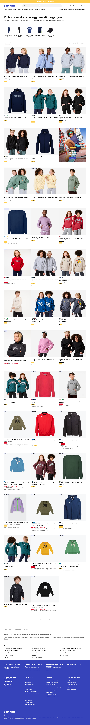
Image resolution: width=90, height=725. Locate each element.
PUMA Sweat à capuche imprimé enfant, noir (15, 360)
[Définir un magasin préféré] (70, 5)
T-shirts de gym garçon (29, 36)
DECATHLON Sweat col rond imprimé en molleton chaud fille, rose (43, 360)
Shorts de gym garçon (40, 35)
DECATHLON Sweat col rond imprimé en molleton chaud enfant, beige (71, 279)
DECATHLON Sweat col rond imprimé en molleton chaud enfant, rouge (71, 239)
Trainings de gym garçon (9, 36)
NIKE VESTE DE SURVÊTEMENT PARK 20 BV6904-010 (16, 604)
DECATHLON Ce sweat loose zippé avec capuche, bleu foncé (17, 77)
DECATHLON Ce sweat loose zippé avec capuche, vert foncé (44, 118)
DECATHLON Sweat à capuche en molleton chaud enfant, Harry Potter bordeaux (43, 483)
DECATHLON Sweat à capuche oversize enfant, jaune (44, 197)
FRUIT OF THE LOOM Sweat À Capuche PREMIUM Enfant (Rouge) (45, 401)
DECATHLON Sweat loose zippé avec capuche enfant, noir (72, 118)
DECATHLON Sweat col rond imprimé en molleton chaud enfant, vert (16, 565)
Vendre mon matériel (69, 9)
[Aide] (78, 5)
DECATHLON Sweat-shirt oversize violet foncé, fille (43, 237)
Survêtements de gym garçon (19, 36)
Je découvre (72, 158)
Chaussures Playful (64, 655)
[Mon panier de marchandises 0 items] (84, 5)
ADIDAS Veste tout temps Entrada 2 (68, 441)
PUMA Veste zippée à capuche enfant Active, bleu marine (43, 157)
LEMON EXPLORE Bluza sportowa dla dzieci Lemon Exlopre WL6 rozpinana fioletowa (16, 523)
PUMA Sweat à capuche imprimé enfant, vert (70, 197)
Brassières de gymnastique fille (39, 650)
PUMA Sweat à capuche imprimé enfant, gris (70, 401)
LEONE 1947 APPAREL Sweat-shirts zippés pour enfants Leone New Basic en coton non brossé (17, 483)
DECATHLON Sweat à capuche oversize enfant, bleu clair (44, 77)
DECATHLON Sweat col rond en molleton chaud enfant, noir (71, 360)
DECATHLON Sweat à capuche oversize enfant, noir (16, 158)
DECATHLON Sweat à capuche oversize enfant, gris (71, 76)
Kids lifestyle (34, 655)
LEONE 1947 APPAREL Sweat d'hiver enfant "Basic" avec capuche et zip (44, 564)
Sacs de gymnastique (8, 655)
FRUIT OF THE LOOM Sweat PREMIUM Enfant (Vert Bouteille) (71, 483)
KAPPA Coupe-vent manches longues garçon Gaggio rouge (44, 441)
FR (75, 5)
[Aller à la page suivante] (49, 618)
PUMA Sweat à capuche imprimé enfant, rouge (15, 279)
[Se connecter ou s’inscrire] (81, 5)
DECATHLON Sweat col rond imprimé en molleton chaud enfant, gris (71, 320)
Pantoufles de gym (64, 653)
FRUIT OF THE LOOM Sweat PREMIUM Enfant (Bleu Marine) (16, 239)
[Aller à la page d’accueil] (9, 6)
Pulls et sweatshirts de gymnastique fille (13, 648)
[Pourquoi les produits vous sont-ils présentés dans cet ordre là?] (70, 43)
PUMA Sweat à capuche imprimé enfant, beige (15, 319)
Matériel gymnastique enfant (38, 652)
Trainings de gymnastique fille (66, 652)
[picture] (17, 60)
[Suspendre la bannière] (83, 1)
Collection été (7, 657)
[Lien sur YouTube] (8, 685)
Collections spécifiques (37, 657)
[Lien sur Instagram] (10, 685)
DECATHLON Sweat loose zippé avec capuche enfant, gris (44, 279)
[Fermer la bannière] (85, 1)
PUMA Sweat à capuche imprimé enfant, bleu (15, 117)
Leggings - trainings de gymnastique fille (13, 653)
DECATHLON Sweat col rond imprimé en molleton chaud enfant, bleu (43, 320)
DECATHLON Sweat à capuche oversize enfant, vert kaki (17, 198)
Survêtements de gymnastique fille (39, 648)
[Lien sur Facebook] (5, 685)
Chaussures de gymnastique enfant (67, 650)
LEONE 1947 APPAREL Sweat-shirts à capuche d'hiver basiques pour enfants (44, 524)
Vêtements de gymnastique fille (11, 650)
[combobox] (82, 43)
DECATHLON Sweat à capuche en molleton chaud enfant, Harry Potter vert (16, 401)
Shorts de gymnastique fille (10, 652)
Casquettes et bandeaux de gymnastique (41, 653)
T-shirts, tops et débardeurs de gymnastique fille (70, 648)
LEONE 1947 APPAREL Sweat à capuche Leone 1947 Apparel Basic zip (16, 440)
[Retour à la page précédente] (40, 618)
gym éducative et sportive (27, 637)
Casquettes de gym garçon (50, 36)
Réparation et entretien (80, 9)
